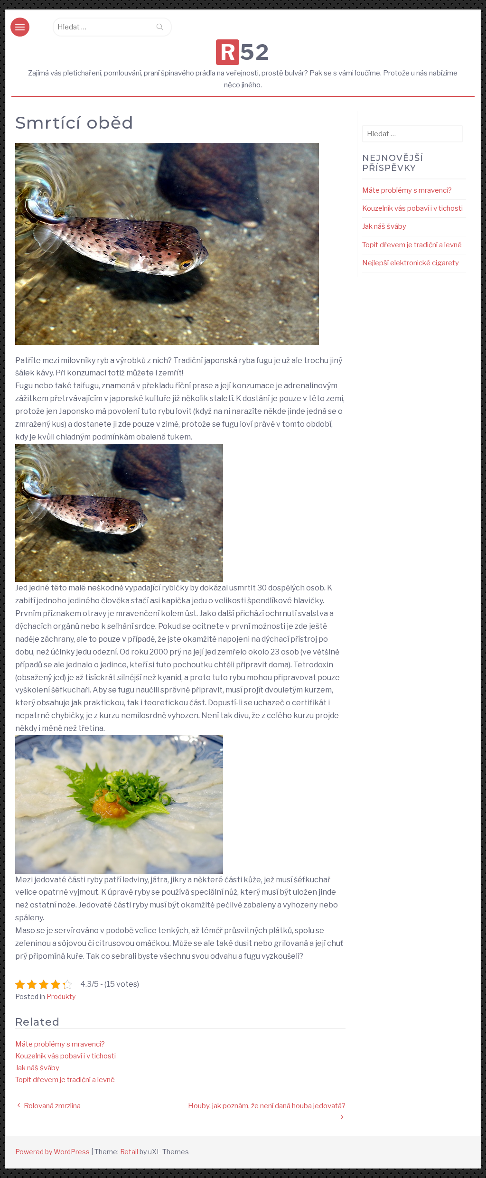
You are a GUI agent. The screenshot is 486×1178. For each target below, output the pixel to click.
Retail (129, 1152)
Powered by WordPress (52, 1152)
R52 (245, 52)
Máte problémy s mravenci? (60, 1044)
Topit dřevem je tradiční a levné (65, 1079)
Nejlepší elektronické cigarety (410, 263)
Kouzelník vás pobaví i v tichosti (65, 1056)
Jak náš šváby (37, 1068)
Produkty (61, 996)
